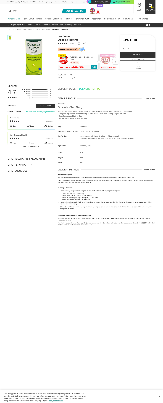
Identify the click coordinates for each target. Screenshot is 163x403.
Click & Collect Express (67, 207)
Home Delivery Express (68, 202)
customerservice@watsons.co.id (81, 225)
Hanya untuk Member (32, 19)
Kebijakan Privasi (56, 400)
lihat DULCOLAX (17, 171)
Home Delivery (65, 191)
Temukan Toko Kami (61, 2)
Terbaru (18, 112)
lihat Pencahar (18, 165)
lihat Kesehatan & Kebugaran (26, 159)
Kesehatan (96, 19)
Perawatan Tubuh (112, 19)
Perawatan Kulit (82, 19)
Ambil (94, 67)
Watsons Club (14, 19)
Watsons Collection (53, 19)
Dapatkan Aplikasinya (46, 2)
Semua (10, 112)
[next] (115, 61)
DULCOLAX (64, 36)
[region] (81, 396)
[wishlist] (79, 43)
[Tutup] (159, 396)
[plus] (151, 49)
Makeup (68, 19)
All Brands (143, 19)
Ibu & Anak (128, 19)
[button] (150, 7)
